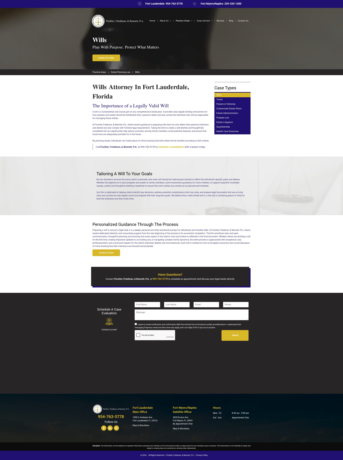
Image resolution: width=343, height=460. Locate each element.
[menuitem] (153, 20)
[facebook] (103, 428)
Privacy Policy (202, 455)
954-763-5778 (174, 3)
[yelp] (116, 428)
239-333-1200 (232, 3)
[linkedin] (110, 428)
